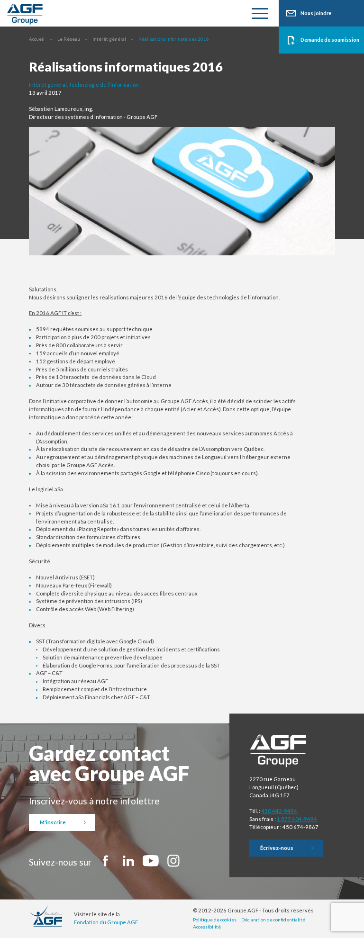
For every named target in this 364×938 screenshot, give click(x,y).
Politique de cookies (215, 919)
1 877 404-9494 (297, 819)
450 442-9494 (279, 811)
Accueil (37, 39)
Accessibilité (207, 926)
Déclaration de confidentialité (273, 919)
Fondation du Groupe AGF (106, 922)
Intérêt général (109, 39)
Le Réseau (68, 39)
